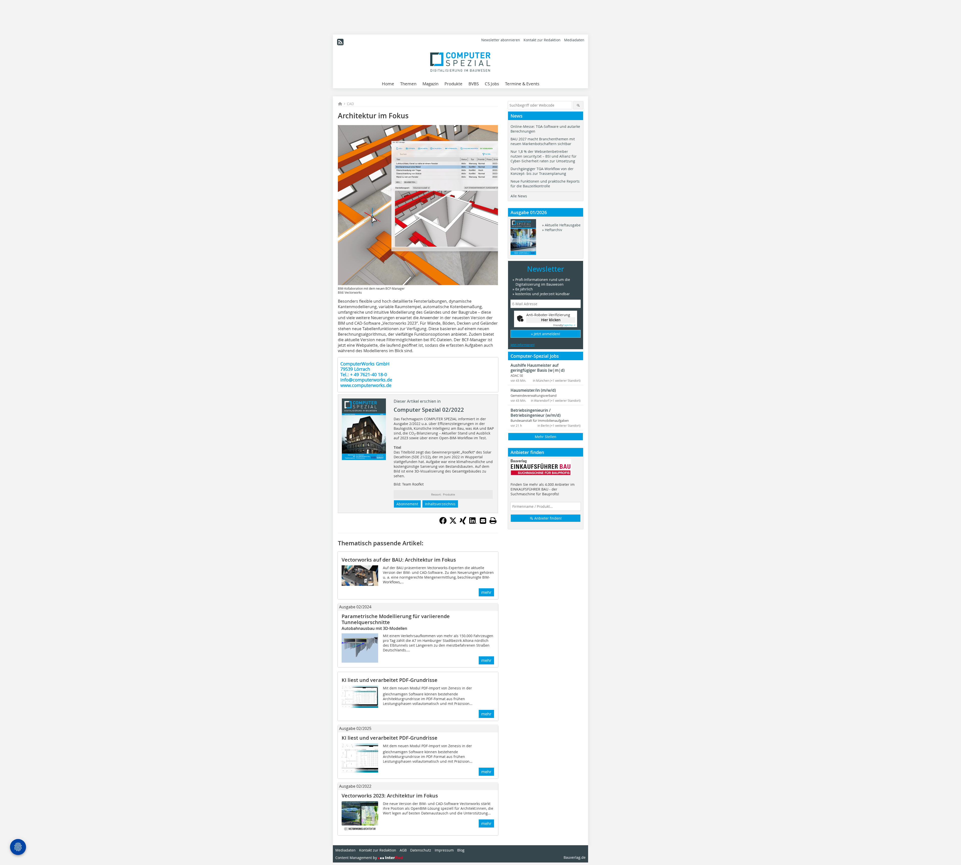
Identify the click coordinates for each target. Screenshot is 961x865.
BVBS (473, 84)
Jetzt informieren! (523, 345)
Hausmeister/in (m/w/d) (533, 390)
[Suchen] (578, 105)
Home (388, 84)
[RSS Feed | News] (340, 42)
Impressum (444, 850)
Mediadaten (574, 40)
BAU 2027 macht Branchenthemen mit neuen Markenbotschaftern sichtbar (543, 141)
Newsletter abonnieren (500, 40)
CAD (350, 103)
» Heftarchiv (552, 229)
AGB (403, 850)
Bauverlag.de (575, 857)
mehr (486, 592)
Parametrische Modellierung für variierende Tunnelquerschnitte (396, 619)
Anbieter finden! (547, 518)
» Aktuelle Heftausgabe (561, 225)
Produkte (453, 84)
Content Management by (356, 857)
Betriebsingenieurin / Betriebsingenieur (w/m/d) (536, 412)
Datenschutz (420, 850)
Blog (460, 850)
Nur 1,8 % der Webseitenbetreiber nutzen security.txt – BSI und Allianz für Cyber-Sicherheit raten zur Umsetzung (544, 156)
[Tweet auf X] (453, 523)
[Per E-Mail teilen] (483, 520)
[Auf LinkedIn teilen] (473, 523)
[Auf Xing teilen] (463, 523)
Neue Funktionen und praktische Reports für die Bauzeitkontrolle (545, 183)
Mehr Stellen (545, 436)
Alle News (519, 196)
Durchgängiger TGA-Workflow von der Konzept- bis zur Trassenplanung (542, 171)
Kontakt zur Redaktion (542, 40)
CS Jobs (492, 84)
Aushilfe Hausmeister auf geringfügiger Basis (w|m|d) (538, 367)
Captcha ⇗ (564, 325)
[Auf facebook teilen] (443, 523)
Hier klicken (551, 319)
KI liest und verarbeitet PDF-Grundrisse (389, 680)
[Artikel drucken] (493, 520)
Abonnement (407, 504)
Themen (408, 84)
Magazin (430, 84)
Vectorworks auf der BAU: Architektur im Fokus (399, 559)
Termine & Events (522, 84)
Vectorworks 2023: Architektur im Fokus (390, 795)
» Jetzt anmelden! (545, 333)
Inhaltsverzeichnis (440, 504)
